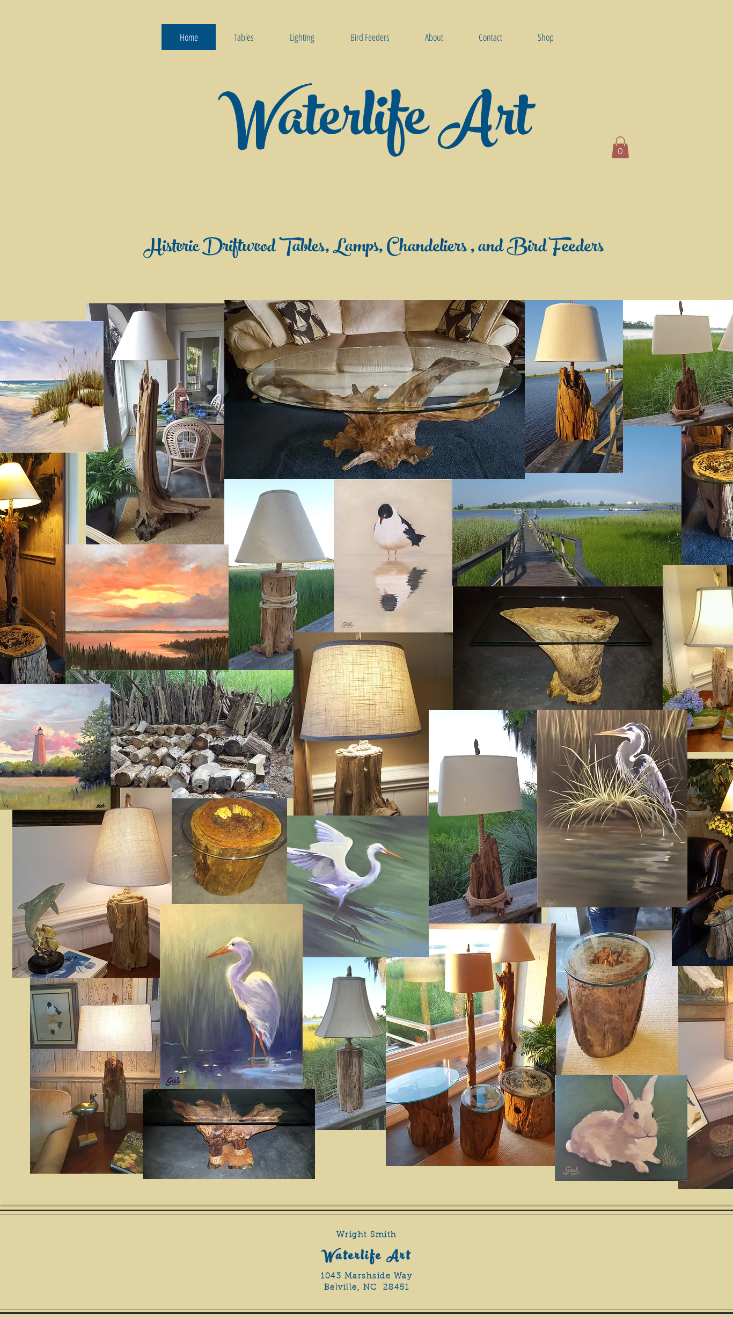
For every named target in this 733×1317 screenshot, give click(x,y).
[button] (620, 147)
